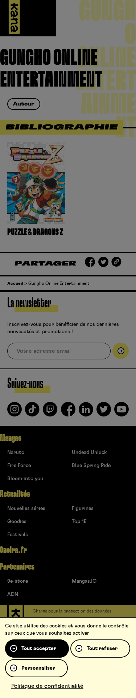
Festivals (17, 534)
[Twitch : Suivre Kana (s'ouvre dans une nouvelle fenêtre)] (50, 412)
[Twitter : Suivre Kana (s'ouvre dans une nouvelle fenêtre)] (103, 412)
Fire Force (19, 465)
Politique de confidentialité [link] (47, 686)
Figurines (83, 508)
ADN (12, 594)
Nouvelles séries (26, 508)
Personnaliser (38, 668)
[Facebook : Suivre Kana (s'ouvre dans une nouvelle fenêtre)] (68, 412)
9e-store (17, 581)
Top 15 (79, 521)
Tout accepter (38, 648)
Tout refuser (102, 648)
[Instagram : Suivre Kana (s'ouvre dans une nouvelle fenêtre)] (14, 412)
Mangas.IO (84, 581)
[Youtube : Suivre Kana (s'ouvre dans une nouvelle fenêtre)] (121, 412)
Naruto (15, 452)
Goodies (16, 521)
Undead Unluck (89, 452)
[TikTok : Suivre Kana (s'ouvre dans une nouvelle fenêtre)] (32, 412)
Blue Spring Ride (91, 465)
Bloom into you (25, 478)
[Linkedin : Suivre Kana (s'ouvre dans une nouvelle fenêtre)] (86, 412)
